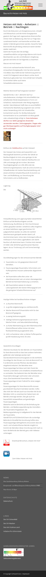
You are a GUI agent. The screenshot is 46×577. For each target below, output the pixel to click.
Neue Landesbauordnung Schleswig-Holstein (16, 481)
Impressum (25, 574)
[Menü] (39, 5)
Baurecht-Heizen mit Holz (15, 13)
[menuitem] (39, 5)
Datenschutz (8, 501)
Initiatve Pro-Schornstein (12, 531)
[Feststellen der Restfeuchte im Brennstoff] (7, 140)
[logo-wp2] (19, 5)
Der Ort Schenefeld (10, 519)
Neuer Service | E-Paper (10, 489)
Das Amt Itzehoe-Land (11, 527)
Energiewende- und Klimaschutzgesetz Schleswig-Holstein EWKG (21, 485)
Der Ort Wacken (9, 523)
